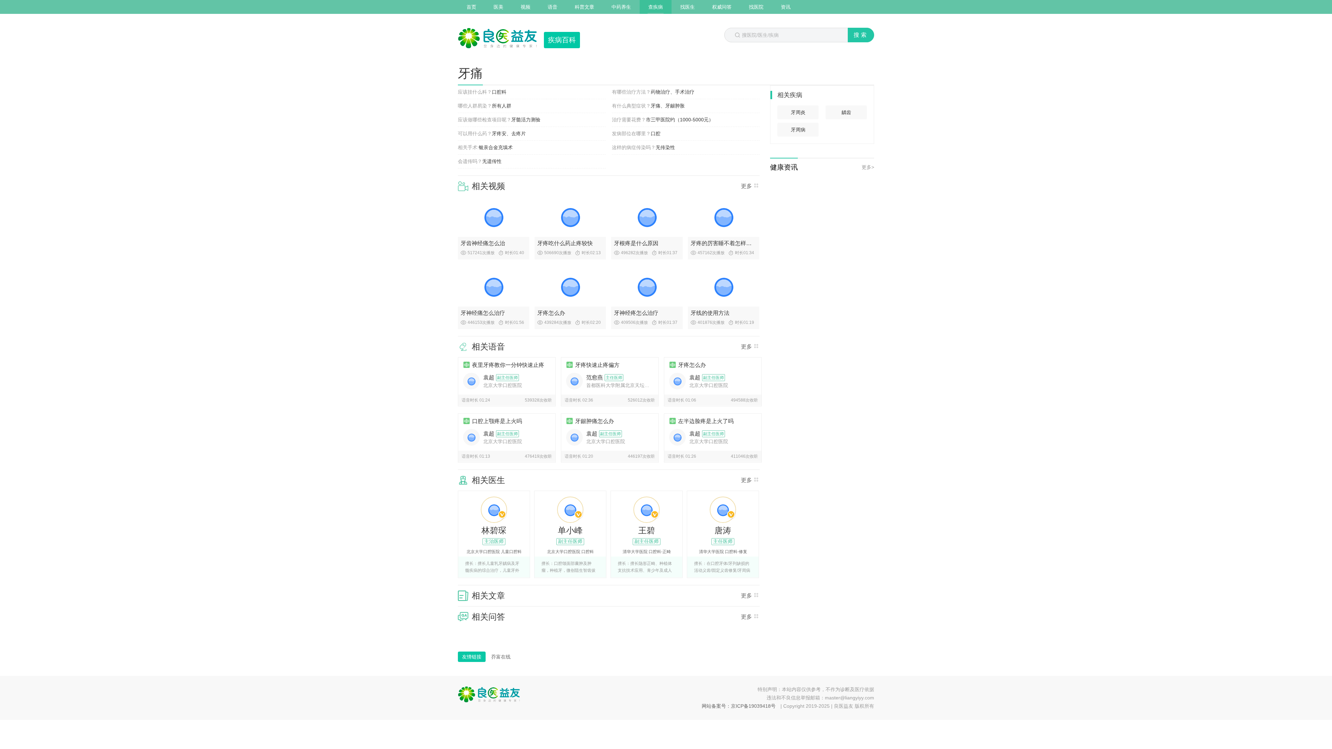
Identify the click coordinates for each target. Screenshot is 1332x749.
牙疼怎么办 (551, 313)
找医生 (687, 7)
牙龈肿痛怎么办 (594, 421)
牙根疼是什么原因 (636, 243)
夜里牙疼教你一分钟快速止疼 (508, 365)
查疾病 (655, 7)
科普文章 (584, 7)
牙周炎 (798, 112)
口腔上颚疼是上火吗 (497, 421)
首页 (471, 7)
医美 (498, 7)
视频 (525, 7)
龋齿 (846, 112)
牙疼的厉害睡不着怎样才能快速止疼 (724, 243)
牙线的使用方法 (710, 313)
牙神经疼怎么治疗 (636, 313)
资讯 (786, 7)
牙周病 (798, 129)
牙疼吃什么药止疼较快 (565, 243)
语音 (552, 7)
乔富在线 (501, 657)
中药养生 (621, 7)
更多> (868, 167)
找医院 (756, 7)
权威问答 (722, 7)
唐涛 (723, 530)
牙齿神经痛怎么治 (483, 243)
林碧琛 (493, 530)
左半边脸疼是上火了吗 (706, 421)
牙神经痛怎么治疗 (483, 313)
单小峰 (570, 530)
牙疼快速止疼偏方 (597, 365)
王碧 (646, 530)
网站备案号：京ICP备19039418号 (739, 706)
